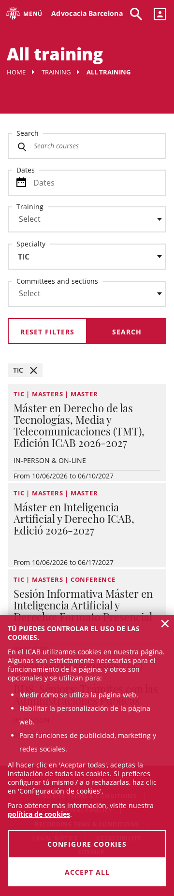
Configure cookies (87, 844)
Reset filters (47, 331)
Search (27, 133)
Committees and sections (57, 281)
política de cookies (39, 814)
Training (56, 72)
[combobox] (81, 221)
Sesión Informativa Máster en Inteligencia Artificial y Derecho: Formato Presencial (83, 605)
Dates (25, 169)
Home (16, 72)
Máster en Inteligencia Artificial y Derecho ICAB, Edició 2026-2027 (74, 518)
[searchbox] (87, 219)
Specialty (30, 243)
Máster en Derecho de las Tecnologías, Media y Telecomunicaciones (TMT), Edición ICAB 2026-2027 (79, 425)
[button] (25, 370)
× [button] (165, 623)
